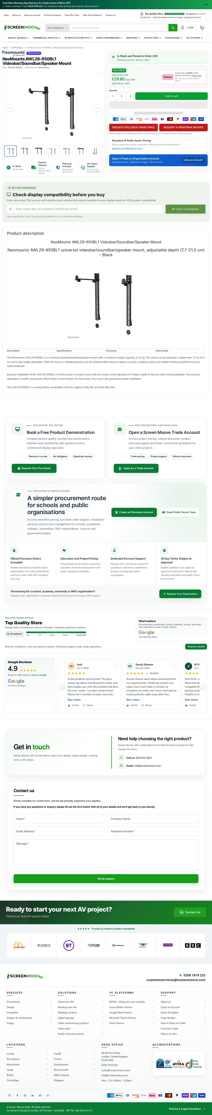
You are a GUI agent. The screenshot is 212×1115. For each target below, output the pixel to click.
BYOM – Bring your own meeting (127, 1001)
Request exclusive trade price (133, 127)
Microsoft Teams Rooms (122, 1017)
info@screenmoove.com (147, 765)
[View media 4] (52, 151)
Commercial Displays (45, 38)
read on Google (39, 675)
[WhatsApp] (40, 1095)
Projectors (151, 38)
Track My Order (72, 15)
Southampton (61, 1064)
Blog (6, 15)
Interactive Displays (77, 38)
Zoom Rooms (116, 1023)
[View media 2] (24, 151)
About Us (166, 1001)
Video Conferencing (108, 38)
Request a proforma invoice (183, 127)
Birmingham (13, 1059)
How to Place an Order (173, 1023)
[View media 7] (95, 151)
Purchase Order (169, 1028)
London (11, 1053)
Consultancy (13, 1001)
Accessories (172, 38)
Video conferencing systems (73, 1023)
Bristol (10, 1075)
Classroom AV (66, 1001)
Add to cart (171, 96)
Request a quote (196, 646)
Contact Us (192, 912)
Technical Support (52, 15)
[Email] (10, 1095)
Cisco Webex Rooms (120, 1007)
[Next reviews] (202, 685)
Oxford (57, 1059)
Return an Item (169, 1033)
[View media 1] (10, 151)
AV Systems (193, 38)
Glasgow (58, 1080)
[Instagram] (25, 1095)
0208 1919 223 (35, 6)
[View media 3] (38, 151)
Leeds (10, 1069)
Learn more (196, 75)
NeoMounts (44, 67)
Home (5, 48)
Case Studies (168, 1017)
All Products (17, 48)
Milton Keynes (61, 1075)
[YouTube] (48, 1095)
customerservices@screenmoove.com (176, 980)
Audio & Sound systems (71, 1033)
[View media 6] (81, 151)
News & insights (169, 1012)
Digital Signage (17, 38)
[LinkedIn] (32, 1095)
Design (10, 1007)
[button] (158, 105)
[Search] (172, 28)
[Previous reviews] (62, 685)
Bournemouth (61, 1069)
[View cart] (202, 27)
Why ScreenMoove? (92, 15)
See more (74, 699)
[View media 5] (66, 151)
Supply (10, 1023)
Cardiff (57, 1053)
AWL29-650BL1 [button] (15, 67)
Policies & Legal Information (185, 1108)
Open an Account (32, 15)
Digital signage (66, 1017)
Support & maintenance (19, 1017)
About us (16, 15)
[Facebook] (17, 1095)
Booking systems (67, 1012)
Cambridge (13, 1080)
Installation (12, 1012)
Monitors (132, 38)
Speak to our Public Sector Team (127, 149)
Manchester (13, 1064)
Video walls (64, 1028)
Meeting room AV (67, 1007)
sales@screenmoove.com (116, 1070)
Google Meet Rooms (120, 1012)
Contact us (110, 15)
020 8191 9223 (144, 757)
